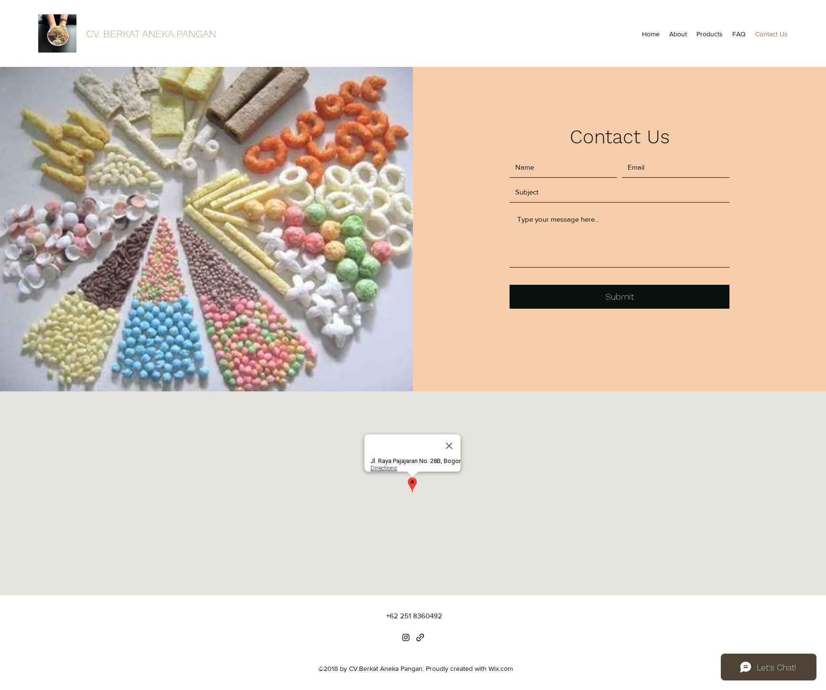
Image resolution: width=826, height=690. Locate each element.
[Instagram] (406, 637)
